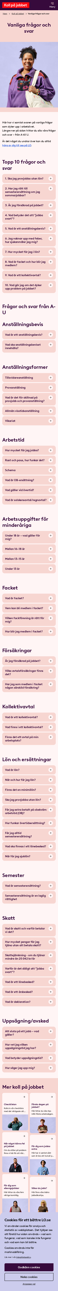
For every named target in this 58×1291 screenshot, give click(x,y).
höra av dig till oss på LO (16, 145)
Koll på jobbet (18, 14)
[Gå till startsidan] (21, 5)
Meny (52, 6)
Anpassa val (29, 1284)
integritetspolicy (23, 1257)
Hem (5, 14)
